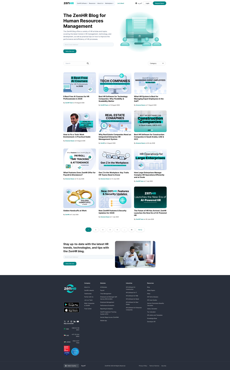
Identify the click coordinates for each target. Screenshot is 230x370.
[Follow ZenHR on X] (65, 321)
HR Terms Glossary (152, 297)
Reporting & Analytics (106, 308)
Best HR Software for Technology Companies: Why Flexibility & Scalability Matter (113, 98)
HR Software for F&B (132, 296)
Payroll (102, 290)
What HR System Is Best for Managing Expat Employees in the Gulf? (149, 98)
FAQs (148, 293)
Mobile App (103, 320)
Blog (148, 287)
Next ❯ (140, 229)
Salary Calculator (152, 308)
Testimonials (87, 293)
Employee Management (107, 302)
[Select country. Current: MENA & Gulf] (136, 3)
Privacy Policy (143, 366)
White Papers (151, 290)
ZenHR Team (69, 102)
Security (163, 366)
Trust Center (88, 308)
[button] (82, 3)
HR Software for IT (131, 292)
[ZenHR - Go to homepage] (70, 288)
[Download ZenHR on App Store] (71, 310)
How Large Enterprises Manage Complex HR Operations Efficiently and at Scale (149, 174)
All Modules (103, 287)
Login (147, 3)
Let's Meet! (120, 3)
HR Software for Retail (132, 299)
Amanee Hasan (140, 105)
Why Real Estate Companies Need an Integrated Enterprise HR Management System (115, 136)
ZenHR (103, 143)
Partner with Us (88, 297)
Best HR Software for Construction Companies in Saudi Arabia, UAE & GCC (149, 136)
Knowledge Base (152, 318)
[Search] (88, 63)
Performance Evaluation (107, 305)
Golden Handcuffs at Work (75, 211)
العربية (140, 3)
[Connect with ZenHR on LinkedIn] (74, 321)
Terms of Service (154, 366)
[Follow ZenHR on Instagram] (71, 321)
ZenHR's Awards (89, 290)
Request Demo (159, 3)
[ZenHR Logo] (69, 3)
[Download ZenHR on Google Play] (71, 304)
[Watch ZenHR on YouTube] (78, 321)
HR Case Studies (152, 300)
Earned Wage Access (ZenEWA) (109, 317)
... (124, 229)
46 (131, 229)
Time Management (105, 293)
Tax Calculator (151, 312)
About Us (87, 287)
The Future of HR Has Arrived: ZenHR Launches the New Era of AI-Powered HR (150, 213)
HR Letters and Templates (154, 315)
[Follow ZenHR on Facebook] (68, 321)
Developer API (151, 321)
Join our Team (88, 300)
